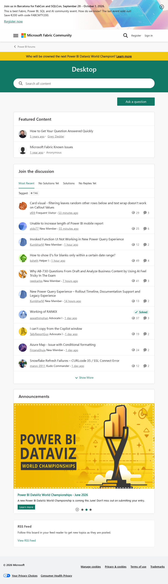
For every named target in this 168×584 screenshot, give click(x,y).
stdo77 (34, 228)
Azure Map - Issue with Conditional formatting (62, 344)
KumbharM (37, 244)
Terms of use (138, 566)
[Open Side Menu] (15, 35)
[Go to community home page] (46, 35)
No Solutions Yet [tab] (49, 183)
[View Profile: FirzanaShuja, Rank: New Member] (23, 348)
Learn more (124, 56)
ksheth (34, 260)
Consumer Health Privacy (56, 575)
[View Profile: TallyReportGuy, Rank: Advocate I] (23, 331)
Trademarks (157, 566)
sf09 (32, 213)
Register (136, 35)
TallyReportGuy (39, 334)
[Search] (125, 35)
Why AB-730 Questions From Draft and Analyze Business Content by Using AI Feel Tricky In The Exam (88, 273)
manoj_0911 (37, 366)
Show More (86, 377)
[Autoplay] (77, 509)
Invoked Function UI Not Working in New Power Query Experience (77, 239)
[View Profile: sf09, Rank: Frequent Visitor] (23, 206)
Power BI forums (26, 46)
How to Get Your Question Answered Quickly (61, 131)
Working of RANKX (43, 311)
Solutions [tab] (69, 183)
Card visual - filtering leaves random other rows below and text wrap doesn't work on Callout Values (88, 205)
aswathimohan (39, 318)
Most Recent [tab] (26, 183)
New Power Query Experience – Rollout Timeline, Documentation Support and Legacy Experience (85, 293)
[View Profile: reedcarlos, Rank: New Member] (23, 274)
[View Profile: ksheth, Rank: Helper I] (23, 258)
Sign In (149, 35)
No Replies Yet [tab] (87, 183)
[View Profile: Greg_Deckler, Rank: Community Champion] (23, 134)
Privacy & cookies (115, 566)
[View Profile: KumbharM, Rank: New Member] (23, 242)
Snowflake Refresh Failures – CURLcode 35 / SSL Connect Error (74, 360)
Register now (13, 21)
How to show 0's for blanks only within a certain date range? (72, 255)
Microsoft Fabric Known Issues (51, 147)
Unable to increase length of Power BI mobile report (66, 223)
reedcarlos (36, 281)
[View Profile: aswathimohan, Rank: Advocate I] (23, 314)
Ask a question (136, 101)
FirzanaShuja (37, 350)
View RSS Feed (27, 540)
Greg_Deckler (56, 136)
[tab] (82, 509)
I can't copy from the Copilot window (56, 328)
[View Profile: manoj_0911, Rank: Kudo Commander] (23, 364)
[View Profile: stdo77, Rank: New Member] (23, 226)
